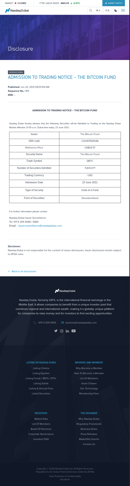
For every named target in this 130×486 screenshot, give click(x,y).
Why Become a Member (89, 368)
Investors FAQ (41, 439)
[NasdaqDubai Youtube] (74, 331)
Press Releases (89, 434)
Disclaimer (65, 479)
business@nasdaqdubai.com (81, 322)
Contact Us (89, 444)
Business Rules (89, 429)
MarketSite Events (89, 439)
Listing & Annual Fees (41, 388)
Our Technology (89, 388)
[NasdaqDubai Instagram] (61, 331)
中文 (107, 10)
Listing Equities (41, 373)
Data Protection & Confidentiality (65, 476)
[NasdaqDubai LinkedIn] (67, 331)
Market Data (41, 418)
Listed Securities (41, 393)
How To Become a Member (89, 373)
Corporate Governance (41, 434)
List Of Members (89, 378)
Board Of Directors (41, 429)
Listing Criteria (41, 368)
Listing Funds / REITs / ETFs (41, 378)
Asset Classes (89, 383)
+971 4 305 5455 (47, 322)
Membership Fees (89, 393)
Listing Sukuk (41, 383)
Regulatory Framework (88, 424)
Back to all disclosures (24, 271)
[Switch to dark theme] (116, 10)
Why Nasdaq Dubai (88, 418)
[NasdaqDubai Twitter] (56, 331)
